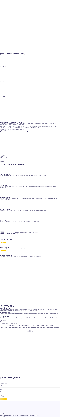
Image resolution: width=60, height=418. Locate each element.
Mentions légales (2, 416)
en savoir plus (3, 242)
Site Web (1, 391)
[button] (30, 242)
